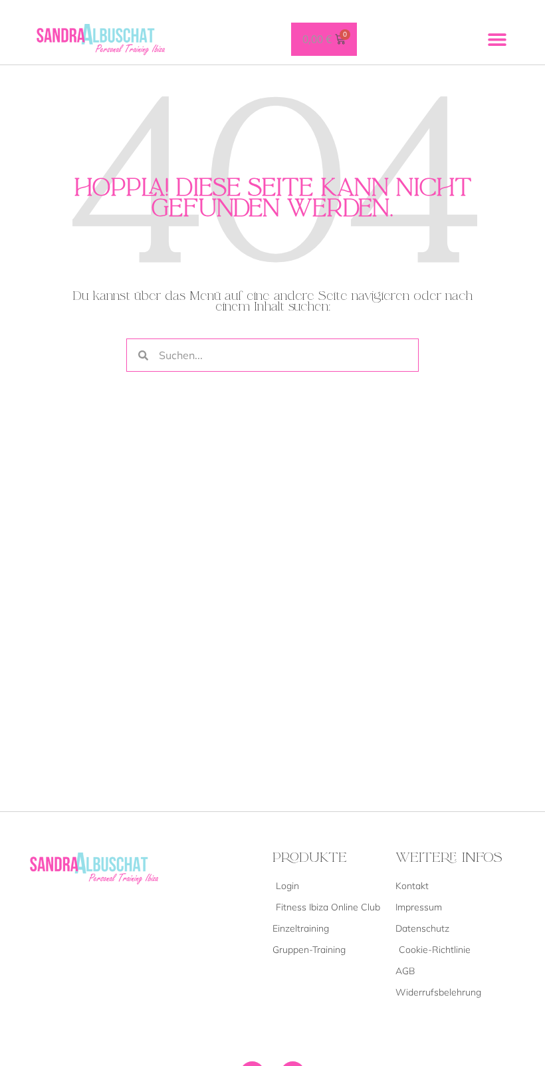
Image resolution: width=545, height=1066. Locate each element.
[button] (497, 39)
